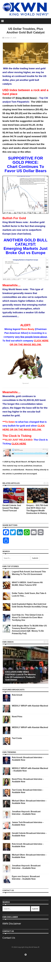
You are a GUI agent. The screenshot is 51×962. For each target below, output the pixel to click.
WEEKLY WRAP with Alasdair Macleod (30, 706)
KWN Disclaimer (11, 923)
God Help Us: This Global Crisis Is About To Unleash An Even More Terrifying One (28, 617)
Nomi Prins (17, 717)
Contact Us (8, 937)
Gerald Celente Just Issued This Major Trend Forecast (11, 508)
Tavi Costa (17, 738)
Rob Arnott (17, 695)
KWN (6, 501)
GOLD (30, 501)
